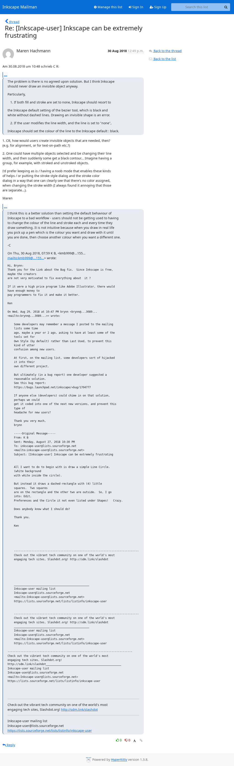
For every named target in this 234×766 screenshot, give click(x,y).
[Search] (226, 7)
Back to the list (164, 59)
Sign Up (159, 7)
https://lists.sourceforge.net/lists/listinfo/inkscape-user (50, 730)
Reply (10, 745)
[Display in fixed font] (134, 741)
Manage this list (109, 7)
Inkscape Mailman (20, 7)
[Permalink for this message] (141, 740)
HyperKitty (119, 760)
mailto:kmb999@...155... (26, 258)
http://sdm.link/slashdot (79, 709)
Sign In (137, 7)
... (5, 74)
